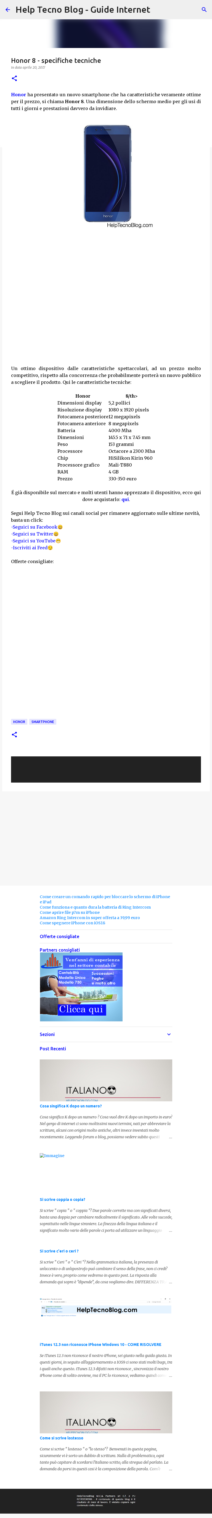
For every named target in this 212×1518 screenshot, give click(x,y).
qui (125, 499)
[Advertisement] (106, 324)
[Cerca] (204, 9)
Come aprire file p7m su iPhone (70, 912)
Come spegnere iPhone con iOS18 (72, 922)
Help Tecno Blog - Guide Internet (82, 9)
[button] (14, 78)
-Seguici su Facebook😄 (37, 527)
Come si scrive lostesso (61, 1438)
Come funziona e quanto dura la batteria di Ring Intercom (95, 907)
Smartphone (42, 722)
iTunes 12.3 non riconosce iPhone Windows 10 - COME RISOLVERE (100, 1344)
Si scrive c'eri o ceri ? (59, 1251)
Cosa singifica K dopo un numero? (71, 1106)
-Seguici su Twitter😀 (35, 534)
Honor (18, 94)
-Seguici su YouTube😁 (36, 541)
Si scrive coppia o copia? (62, 1199)
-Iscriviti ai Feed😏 (32, 547)
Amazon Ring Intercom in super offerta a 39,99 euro (90, 917)
